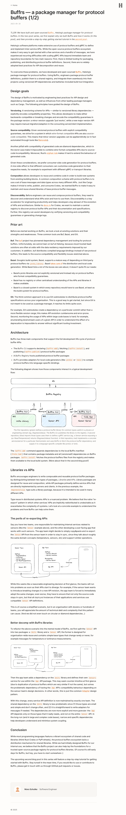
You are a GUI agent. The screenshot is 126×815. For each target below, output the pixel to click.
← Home (14, 5)
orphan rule (52, 153)
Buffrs (78, 72)
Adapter (86, 691)
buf (20, 240)
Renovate (42, 140)
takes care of (56, 263)
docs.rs (47, 205)
